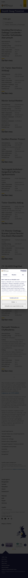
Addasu (13, 302)
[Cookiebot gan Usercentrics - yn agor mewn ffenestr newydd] (20, 271)
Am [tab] (23, 274)
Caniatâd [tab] (5, 274)
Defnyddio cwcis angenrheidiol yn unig (14, 306)
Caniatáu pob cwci (14, 298)
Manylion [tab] (14, 274)
